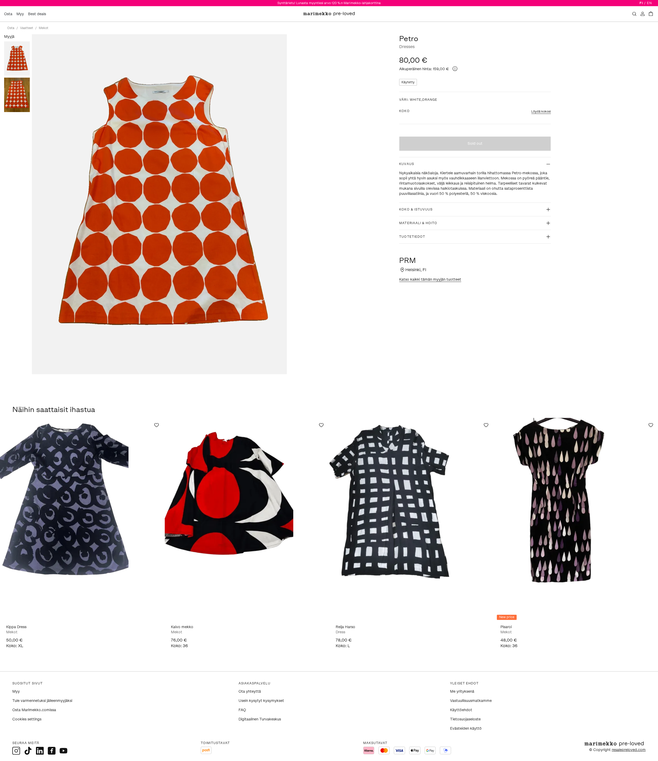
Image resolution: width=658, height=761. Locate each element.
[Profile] (642, 14)
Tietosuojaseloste (465, 719)
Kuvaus (406, 164)
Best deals (37, 14)
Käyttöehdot (461, 710)
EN (649, 3)
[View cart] (651, 14)
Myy (20, 14)
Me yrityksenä (462, 691)
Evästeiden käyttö (466, 728)
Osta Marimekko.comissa (34, 710)
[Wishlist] (156, 425)
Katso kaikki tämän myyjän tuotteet (430, 279)
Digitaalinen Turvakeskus (260, 719)
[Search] (634, 14)
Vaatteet (26, 28)
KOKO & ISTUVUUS (416, 209)
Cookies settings (26, 719)
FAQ (242, 710)
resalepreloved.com (629, 750)
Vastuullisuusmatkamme (471, 701)
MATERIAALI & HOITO (418, 223)
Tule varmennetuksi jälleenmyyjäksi (42, 701)
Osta (8, 14)
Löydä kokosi (541, 111)
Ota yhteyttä (250, 691)
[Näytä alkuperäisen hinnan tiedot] (455, 69)
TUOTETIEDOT (412, 237)
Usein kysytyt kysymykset (261, 701)
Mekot (43, 28)
